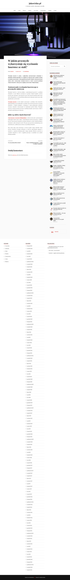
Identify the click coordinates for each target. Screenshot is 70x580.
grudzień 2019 (29, 402)
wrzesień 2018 (29, 441)
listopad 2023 (29, 290)
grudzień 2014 (29, 559)
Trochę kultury (43, 10)
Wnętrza (24, 10)
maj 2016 (28, 515)
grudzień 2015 (29, 528)
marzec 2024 (29, 279)
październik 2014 (30, 564)
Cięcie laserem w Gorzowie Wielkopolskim (17, 118)
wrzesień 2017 (29, 473)
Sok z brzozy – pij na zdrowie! (54, 250)
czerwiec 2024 (29, 272)
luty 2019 (29, 428)
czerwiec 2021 (29, 366)
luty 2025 (29, 256)
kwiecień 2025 (29, 253)
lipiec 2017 (29, 478)
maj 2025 (28, 251)
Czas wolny (36, 10)
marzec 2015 (29, 551)
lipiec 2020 (29, 392)
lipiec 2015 (29, 541)
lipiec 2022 (29, 332)
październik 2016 (30, 501)
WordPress (31, 577)
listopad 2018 (29, 436)
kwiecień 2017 (29, 486)
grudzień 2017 (29, 465)
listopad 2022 (29, 321)
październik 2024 (30, 261)
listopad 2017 (29, 467)
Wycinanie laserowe (12, 102)
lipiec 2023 (29, 300)
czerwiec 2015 (29, 543)
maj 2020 (28, 394)
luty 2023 (29, 313)
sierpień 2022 (29, 329)
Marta (12, 71)
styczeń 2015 (29, 556)
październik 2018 (30, 439)
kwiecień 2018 (29, 454)
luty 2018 (29, 460)
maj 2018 (28, 452)
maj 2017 (28, 483)
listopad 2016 (29, 499)
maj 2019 (28, 420)
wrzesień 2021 (29, 358)
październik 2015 (30, 533)
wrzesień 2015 (29, 535)
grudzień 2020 (29, 379)
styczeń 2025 (29, 258)
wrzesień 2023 (29, 295)
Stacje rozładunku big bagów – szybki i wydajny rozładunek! (34, 143)
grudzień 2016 (29, 496)
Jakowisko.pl (35, 3)
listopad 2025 (29, 245)
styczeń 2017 (29, 494)
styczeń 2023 (29, 316)
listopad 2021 (29, 353)
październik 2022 (30, 324)
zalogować (15, 155)
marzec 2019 (29, 426)
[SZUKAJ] (64, 66)
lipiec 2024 (29, 269)
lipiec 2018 (29, 447)
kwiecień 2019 (29, 423)
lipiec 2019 (29, 415)
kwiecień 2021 (29, 368)
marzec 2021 (29, 371)
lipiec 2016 (29, 509)
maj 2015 (28, 546)
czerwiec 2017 (29, 481)
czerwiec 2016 (29, 512)
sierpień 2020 (29, 389)
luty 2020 (29, 397)
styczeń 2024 (29, 285)
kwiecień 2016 (29, 517)
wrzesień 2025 (29, 248)
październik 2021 (30, 355)
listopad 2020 (29, 381)
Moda (15, 10)
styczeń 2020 (29, 400)
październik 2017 (30, 470)
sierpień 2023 (29, 298)
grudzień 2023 (29, 287)
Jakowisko (26, 71)
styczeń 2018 (29, 462)
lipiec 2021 (29, 363)
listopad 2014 (29, 562)
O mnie (55, 10)
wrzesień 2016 (29, 504)
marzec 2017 (29, 488)
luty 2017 (29, 491)
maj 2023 (28, 305)
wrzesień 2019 (29, 410)
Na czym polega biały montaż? (14, 142)
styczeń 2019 (29, 431)
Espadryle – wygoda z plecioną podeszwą (56, 253)
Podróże (29, 10)
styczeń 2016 (29, 525)
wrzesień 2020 (29, 386)
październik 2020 (30, 384)
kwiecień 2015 (29, 548)
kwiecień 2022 (29, 339)
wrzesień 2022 (29, 326)
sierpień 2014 (29, 569)
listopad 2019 (29, 405)
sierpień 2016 (29, 507)
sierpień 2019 (29, 413)
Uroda (19, 10)
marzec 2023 (29, 311)
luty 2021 (29, 373)
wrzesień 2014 (29, 567)
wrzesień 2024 (29, 264)
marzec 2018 (29, 457)
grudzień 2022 (29, 319)
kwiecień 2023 (29, 308)
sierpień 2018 (29, 444)
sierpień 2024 (29, 266)
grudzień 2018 (29, 434)
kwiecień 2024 (29, 277)
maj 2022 (28, 337)
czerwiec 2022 (29, 334)
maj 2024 (28, 274)
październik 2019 (30, 407)
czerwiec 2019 (29, 418)
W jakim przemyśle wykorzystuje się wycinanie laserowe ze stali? (23, 64)
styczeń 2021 (29, 376)
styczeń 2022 (29, 347)
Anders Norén (42, 577)
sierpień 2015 (29, 538)
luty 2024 (29, 282)
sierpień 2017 (29, 475)
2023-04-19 (18, 71)
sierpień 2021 (29, 360)
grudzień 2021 (29, 350)
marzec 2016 (29, 520)
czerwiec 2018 (29, 449)
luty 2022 (29, 345)
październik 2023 (30, 292)
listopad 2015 (29, 530)
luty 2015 (29, 554)
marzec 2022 (29, 342)
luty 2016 (29, 522)
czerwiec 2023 (29, 303)
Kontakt (49, 10)
